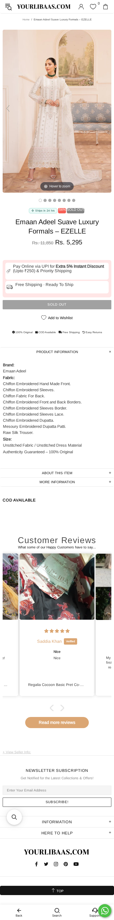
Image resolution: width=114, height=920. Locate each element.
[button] (53, 707)
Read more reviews (57, 722)
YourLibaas (44, 6)
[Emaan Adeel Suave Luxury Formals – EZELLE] (40, 200)
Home (26, 19)
